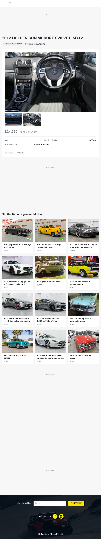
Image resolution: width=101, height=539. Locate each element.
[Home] (50, 527)
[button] (13, 119)
